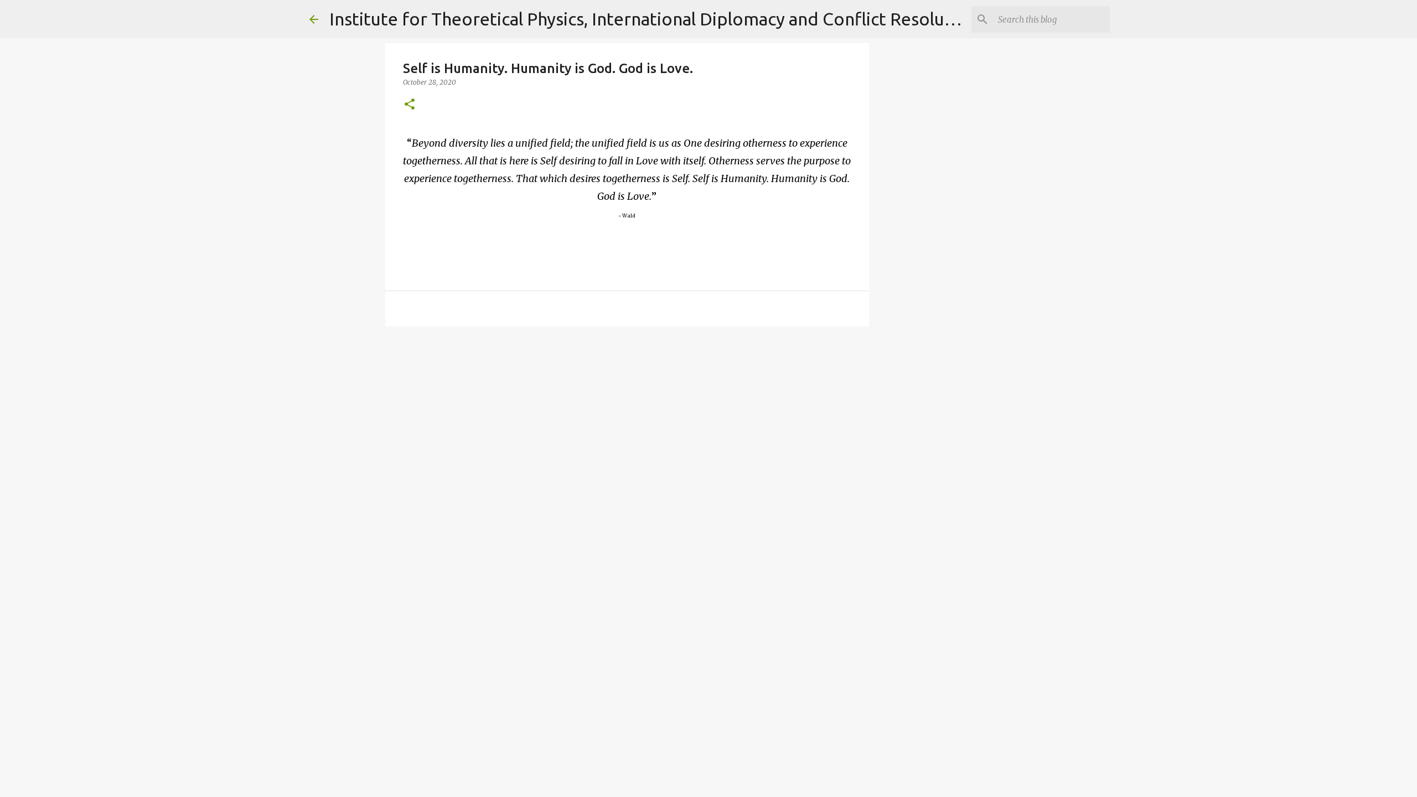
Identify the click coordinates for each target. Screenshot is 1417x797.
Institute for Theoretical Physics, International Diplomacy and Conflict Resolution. (655, 19)
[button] (409, 104)
